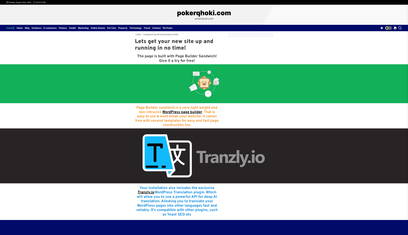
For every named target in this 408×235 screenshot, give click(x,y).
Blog (27, 28)
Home (9, 28)
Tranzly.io (146, 192)
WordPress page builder (182, 112)
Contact (156, 28)
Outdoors (36, 28)
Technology (136, 28)
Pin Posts (167, 28)
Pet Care (111, 28)
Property (122, 28)
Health (72, 28)
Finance (63, 28)
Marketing (83, 28)
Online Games (98, 28)
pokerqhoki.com (204, 13)
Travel (147, 28)
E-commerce (50, 28)
